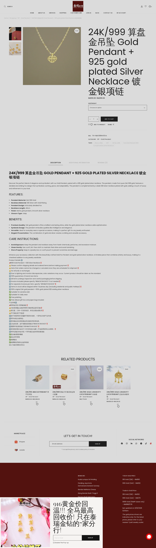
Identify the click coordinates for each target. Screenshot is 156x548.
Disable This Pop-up (62, 542)
